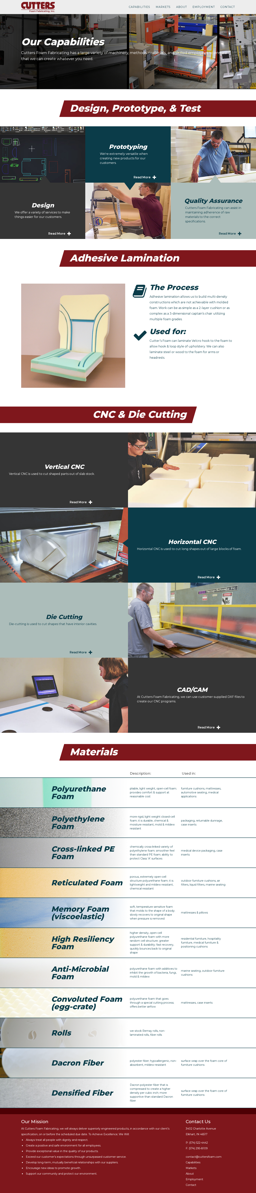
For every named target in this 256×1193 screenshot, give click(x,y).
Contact (227, 7)
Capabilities (139, 7)
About (181, 7)
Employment (203, 7)
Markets (163, 7)
